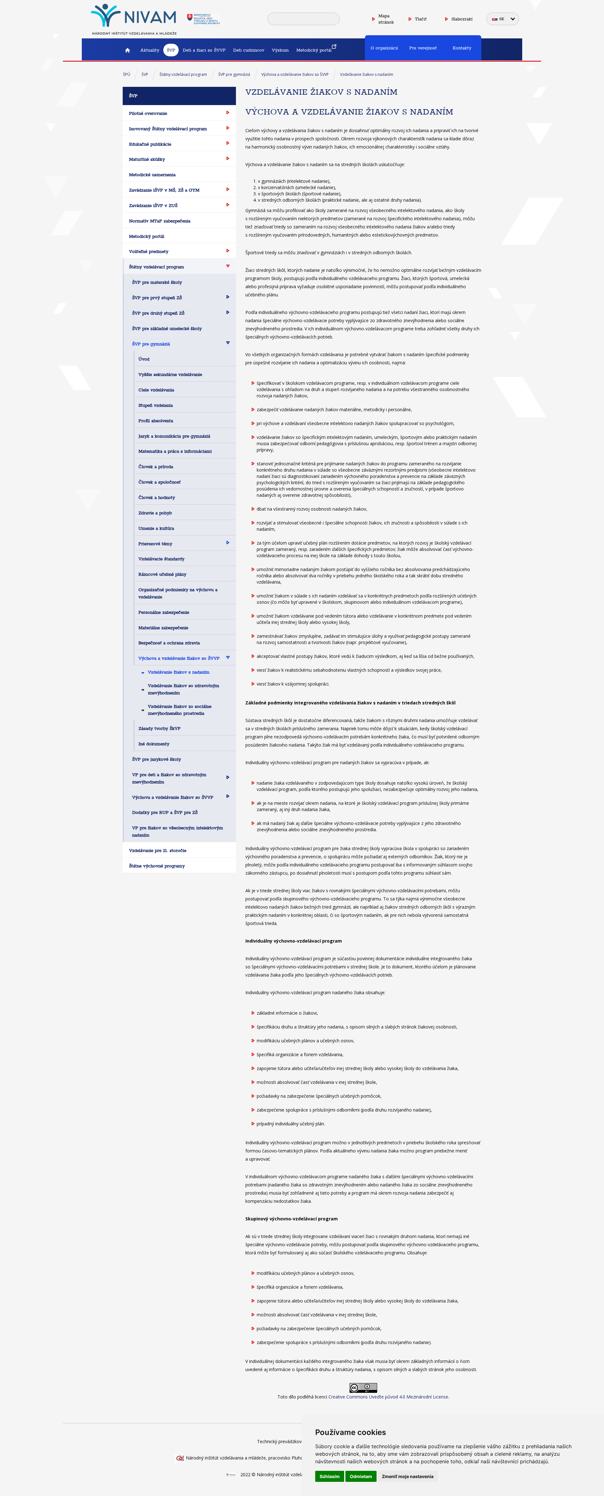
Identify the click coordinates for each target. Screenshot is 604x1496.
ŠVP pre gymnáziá (234, 74)
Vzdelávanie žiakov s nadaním (366, 74)
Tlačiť (421, 18)
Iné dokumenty (153, 743)
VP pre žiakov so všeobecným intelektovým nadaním (177, 831)
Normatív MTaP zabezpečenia (159, 220)
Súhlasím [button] (330, 1476)
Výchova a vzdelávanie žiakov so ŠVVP (295, 74)
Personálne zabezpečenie (163, 612)
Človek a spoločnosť (159, 482)
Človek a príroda (155, 466)
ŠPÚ (126, 74)
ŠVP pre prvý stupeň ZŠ (157, 297)
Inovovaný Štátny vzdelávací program (168, 128)
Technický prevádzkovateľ (283, 1441)
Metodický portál (314, 50)
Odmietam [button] (361, 1476)
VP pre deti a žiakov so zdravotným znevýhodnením (169, 778)
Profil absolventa (155, 420)
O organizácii (384, 47)
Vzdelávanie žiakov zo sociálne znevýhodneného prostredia (179, 710)
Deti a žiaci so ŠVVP (204, 50)
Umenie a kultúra (156, 528)
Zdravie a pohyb (155, 512)
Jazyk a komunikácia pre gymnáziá (174, 436)
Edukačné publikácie (150, 144)
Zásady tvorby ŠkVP (159, 728)
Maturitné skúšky (147, 159)
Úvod (143, 358)
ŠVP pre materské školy (157, 282)
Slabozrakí (462, 18)
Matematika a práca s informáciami (175, 451)
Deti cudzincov (248, 50)
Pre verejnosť (423, 47)
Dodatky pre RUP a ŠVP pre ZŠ (165, 812)
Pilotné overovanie (148, 113)
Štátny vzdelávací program (183, 74)
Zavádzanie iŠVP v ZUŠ (153, 205)
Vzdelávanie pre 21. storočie (157, 850)
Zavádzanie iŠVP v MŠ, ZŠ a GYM (164, 190)
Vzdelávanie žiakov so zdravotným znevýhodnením (183, 689)
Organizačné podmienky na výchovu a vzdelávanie (177, 593)
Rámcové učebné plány (162, 574)
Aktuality (149, 50)
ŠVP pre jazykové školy (156, 759)
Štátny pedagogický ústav (127, 50)
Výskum (280, 50)
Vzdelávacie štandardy (161, 558)
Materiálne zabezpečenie (163, 627)
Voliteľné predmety (148, 251)
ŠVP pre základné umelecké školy (167, 328)
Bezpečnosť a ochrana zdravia (169, 642)
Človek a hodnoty (156, 497)
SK (501, 19)
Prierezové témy (155, 543)
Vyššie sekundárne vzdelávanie (170, 374)
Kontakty (462, 47)
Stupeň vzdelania (155, 405)
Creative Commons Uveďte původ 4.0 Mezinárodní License (388, 1397)
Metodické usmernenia (152, 174)
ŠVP (171, 50)
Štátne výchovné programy (157, 865)
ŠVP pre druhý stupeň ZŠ (158, 313)
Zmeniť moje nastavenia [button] (407, 1476)
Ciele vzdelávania (156, 389)
